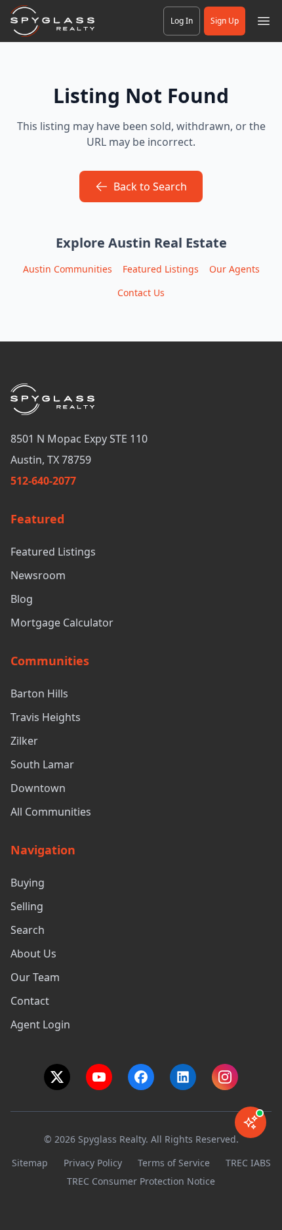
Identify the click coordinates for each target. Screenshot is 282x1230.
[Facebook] (141, 1077)
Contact (29, 1001)
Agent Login (40, 1024)
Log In (182, 20)
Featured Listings (161, 269)
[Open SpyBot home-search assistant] (250, 1122)
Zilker (24, 741)
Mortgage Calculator (61, 622)
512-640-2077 (43, 480)
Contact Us (141, 292)
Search (27, 930)
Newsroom (38, 575)
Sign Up (225, 20)
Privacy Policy (93, 1162)
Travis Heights (45, 717)
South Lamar (42, 764)
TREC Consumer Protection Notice (141, 1181)
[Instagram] (225, 1077)
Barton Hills (39, 693)
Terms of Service (174, 1162)
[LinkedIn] (183, 1077)
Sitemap (30, 1162)
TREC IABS (248, 1162)
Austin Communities (67, 269)
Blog (21, 599)
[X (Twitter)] (57, 1077)
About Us (33, 953)
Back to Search (150, 186)
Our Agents (234, 269)
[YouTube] (99, 1077)
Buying (27, 882)
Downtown (38, 788)
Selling (26, 906)
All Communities (50, 811)
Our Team (35, 977)
